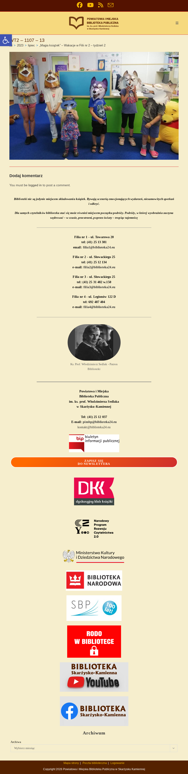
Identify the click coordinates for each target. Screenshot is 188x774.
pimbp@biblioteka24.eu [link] (100, 422)
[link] (6, 40)
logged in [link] (35, 185)
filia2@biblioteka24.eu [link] (99, 267)
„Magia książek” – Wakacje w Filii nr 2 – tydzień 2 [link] (72, 45)
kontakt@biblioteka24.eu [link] (94, 427)
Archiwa (16, 742)
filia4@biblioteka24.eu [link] (99, 307)
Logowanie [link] (117, 763)
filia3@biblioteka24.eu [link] (99, 287)
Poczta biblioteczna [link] (95, 763)
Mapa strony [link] (71, 763)
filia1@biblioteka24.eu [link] (99, 247)
